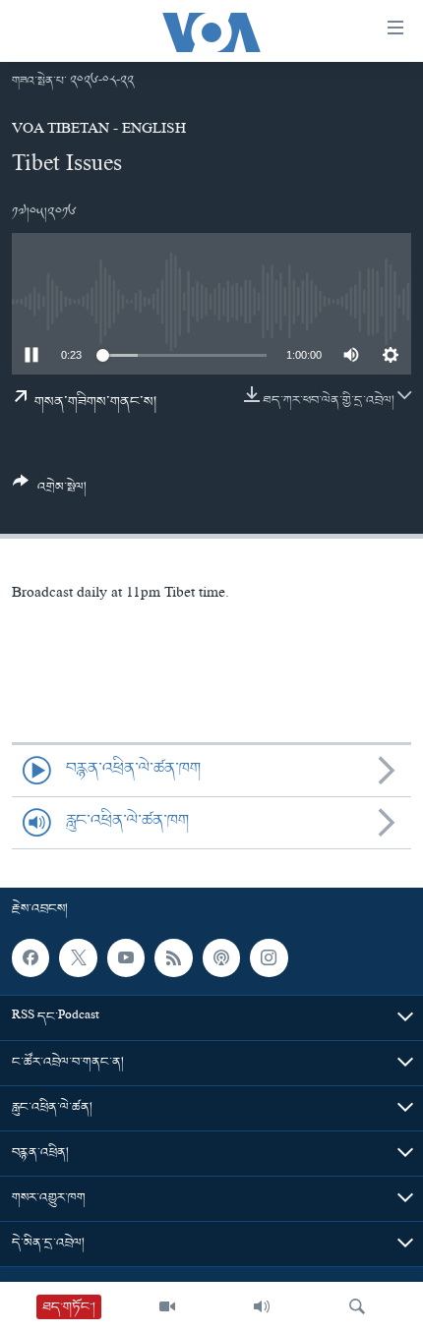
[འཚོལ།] (357, 1306)
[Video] (167, 1306)
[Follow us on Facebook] (30, 957)
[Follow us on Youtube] (126, 957)
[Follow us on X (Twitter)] (77, 957)
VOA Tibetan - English (99, 131)
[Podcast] (221, 957)
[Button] (50, 492)
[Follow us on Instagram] (268, 957)
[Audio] (261, 1306)
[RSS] (173, 957)
